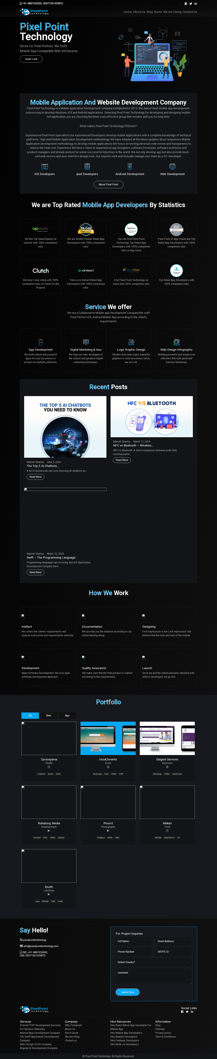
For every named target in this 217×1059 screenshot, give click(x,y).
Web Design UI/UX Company (36, 1044)
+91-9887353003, (31, 3)
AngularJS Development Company (39, 1048)
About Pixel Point (108, 184)
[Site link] (49, 767)
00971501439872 (53, 3)
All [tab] (30, 715)
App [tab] (67, 715)
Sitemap (160, 1029)
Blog (157, 1025)
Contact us (71, 1040)
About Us (70, 1029)
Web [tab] (48, 715)
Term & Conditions (165, 1036)
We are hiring (72, 1036)
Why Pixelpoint (73, 1025)
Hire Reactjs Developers (123, 1036)
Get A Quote (71, 1032)
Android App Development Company (40, 1032)
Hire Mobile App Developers (126, 1032)
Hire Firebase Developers (124, 1040)
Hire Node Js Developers (124, 1044)
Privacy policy (163, 1032)
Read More (35, 476)
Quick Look (31, 59)
